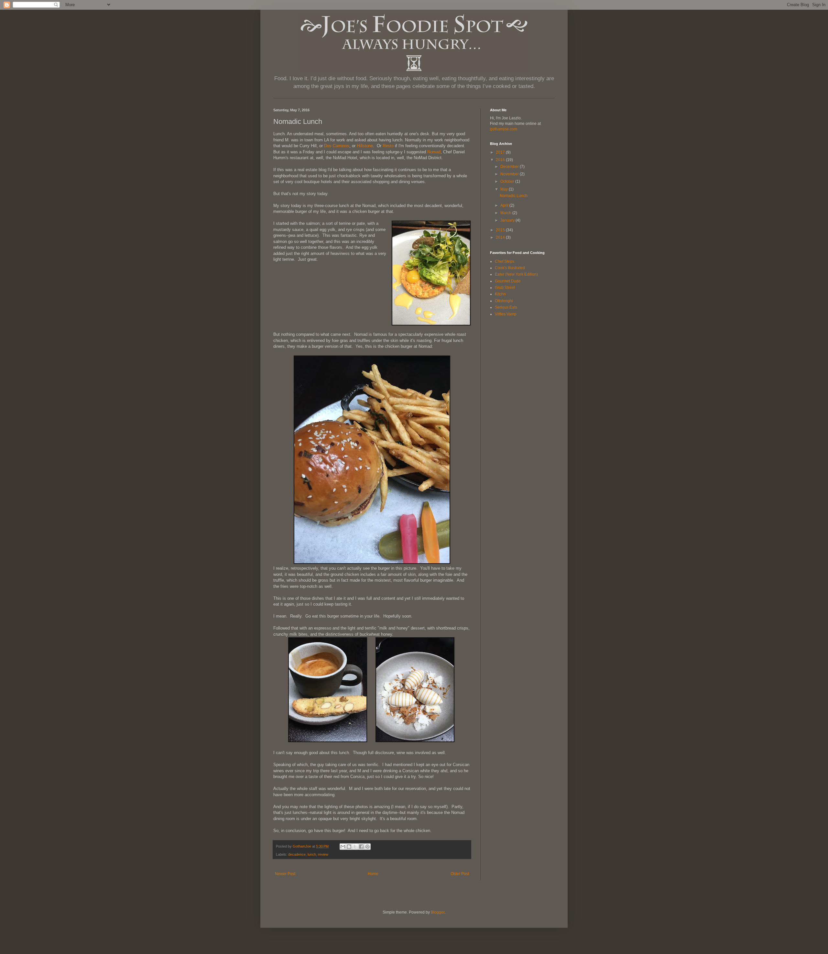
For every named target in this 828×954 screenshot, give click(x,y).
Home (373, 874)
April (504, 205)
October (507, 181)
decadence (297, 854)
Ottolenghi (504, 301)
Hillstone (365, 145)
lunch (312, 854)
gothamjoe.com (503, 129)
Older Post (460, 874)
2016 (501, 160)
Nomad (434, 151)
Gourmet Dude (508, 281)
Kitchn (500, 294)
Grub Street (505, 287)
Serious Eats (506, 307)
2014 (501, 237)
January (508, 220)
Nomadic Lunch (514, 195)
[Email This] (343, 846)
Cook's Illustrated (510, 268)
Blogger (437, 912)
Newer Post (285, 874)
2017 (501, 152)
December (510, 166)
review (323, 854)
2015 (501, 230)
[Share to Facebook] (361, 846)
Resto (388, 145)
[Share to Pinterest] (367, 846)
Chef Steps (504, 261)
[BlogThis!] (349, 846)
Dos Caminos (336, 145)
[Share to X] (355, 846)
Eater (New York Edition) (516, 274)
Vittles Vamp (506, 314)
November (510, 174)
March (506, 213)
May (504, 189)
